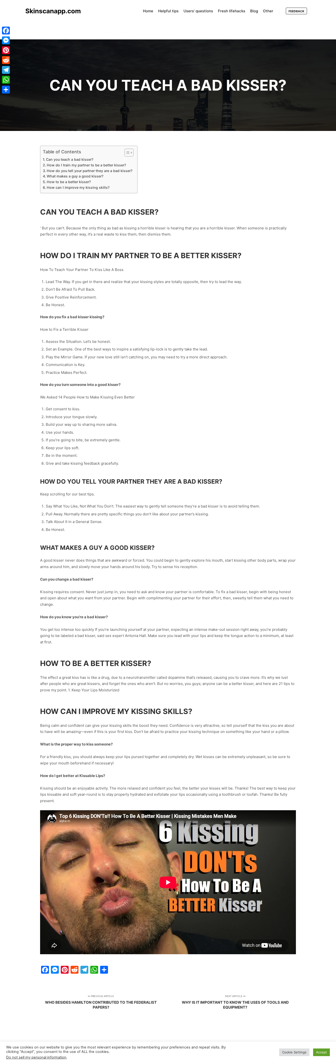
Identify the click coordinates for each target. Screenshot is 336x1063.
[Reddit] (6, 60)
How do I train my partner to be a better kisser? (86, 165)
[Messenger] (6, 40)
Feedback (296, 11)
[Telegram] (6, 70)
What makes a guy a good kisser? (75, 176)
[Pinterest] (6, 50)
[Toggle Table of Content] (126, 152)
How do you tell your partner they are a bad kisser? (89, 171)
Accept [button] (321, 1052)
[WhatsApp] (6, 80)
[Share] (6, 90)
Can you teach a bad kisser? (69, 159)
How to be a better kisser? (69, 182)
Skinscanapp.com (50, 11)
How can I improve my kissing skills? (78, 187)
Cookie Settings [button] (294, 1052)
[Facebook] (6, 30)
